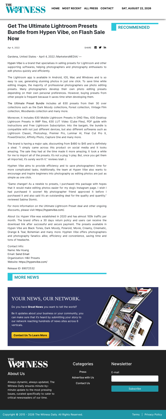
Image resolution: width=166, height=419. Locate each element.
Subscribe (135, 388)
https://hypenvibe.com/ (50, 209)
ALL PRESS (91, 8)
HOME (56, 8)
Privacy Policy (153, 414)
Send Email (22, 254)
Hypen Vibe (15, 63)
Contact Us (83, 383)
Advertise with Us (83, 377)
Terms (136, 414)
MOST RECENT (72, 8)
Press (82, 371)
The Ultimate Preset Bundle (26, 103)
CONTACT (107, 8)
